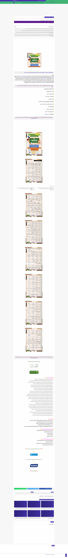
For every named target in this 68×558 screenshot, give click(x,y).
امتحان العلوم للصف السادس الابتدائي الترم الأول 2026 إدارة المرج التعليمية (48, 518)
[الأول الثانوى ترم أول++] (51, 556)
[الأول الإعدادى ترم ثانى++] (39, 556)
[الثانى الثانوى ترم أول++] (47, 556)
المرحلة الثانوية (41, 2)
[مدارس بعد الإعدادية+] (26, 557)
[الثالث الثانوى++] (44, 556)
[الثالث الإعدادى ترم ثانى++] (31, 556)
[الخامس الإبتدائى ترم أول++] (52, 557)
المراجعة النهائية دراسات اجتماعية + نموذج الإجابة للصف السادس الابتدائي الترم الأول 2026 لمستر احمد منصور (34, 518)
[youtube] (14, 0)
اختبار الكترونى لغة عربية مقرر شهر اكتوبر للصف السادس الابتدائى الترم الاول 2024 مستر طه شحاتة (42, 401)
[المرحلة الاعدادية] (42, 556)
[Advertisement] (34, 9)
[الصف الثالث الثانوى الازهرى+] (45, 557)
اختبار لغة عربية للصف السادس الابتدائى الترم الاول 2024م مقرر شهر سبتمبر (44, 410)
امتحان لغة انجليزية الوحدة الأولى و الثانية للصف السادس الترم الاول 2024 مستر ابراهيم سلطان (42, 409)
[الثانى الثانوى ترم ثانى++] (46, 556)
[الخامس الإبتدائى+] (54, 557)
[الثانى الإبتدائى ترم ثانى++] (22, 556)
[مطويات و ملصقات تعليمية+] (28, 557)
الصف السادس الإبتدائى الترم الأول (49, 20)
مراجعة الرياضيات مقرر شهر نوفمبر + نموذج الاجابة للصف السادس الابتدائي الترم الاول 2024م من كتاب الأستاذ (40, 398)
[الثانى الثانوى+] (49, 556)
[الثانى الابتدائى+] (25, 556)
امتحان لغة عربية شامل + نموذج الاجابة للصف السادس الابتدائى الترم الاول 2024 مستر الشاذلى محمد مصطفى (40, 382)
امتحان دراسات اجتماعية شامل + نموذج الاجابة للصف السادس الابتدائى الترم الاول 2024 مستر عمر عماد (41, 380)
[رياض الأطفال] (42, 557)
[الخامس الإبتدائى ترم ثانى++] (51, 557)
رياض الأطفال (25, 2)
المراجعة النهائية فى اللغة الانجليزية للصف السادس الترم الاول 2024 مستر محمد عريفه (43, 388)
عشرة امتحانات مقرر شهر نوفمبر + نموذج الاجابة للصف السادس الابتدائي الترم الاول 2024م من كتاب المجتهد (41, 397)
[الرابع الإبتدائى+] (17, 556)
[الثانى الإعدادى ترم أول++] (36, 556)
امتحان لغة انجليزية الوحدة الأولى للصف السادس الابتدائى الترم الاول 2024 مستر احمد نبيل (42, 415)
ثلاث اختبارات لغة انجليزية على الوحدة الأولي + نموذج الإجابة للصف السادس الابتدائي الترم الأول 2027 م (47, 508)
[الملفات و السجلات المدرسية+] (27, 557)
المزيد (22, 2)
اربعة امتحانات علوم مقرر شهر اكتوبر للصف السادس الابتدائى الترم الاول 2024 (44, 403)
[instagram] (12, 0)
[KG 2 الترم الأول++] (36, 557)
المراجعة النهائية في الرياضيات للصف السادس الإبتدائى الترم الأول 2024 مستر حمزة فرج (43, 383)
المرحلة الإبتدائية (33, 2)
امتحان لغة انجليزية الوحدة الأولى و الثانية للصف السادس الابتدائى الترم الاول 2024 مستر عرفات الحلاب (41, 412)
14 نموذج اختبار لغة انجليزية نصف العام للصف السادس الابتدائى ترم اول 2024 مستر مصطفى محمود (42, 385)
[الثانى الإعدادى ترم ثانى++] (35, 556)
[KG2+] (37, 557)
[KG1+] (41, 557)
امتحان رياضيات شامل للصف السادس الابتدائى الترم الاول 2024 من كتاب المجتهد (44, 379)
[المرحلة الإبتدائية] (30, 556)
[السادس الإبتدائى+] (50, 557)
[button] (45, 488)
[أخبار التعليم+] (32, 557)
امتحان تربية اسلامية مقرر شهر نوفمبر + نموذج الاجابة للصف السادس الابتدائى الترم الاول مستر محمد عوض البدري (40, 394)
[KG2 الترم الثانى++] (35, 557)
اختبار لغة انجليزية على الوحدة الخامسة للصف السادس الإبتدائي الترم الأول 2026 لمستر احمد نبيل (23, 188)
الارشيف (38, 0)
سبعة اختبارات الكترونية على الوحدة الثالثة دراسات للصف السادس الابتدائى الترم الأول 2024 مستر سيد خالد (41, 406)
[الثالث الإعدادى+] (34, 556)
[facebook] (16, 0)
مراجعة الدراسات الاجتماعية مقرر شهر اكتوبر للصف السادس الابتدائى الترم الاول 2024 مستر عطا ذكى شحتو (41, 404)
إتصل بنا (44, 0)
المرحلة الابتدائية (42, 20)
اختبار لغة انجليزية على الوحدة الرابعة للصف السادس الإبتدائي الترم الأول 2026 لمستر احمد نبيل (43, 188)
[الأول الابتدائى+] (28, 556)
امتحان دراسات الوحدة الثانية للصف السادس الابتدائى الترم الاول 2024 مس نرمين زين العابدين (42, 400)
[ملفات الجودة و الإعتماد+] (30, 557)
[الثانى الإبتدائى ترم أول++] (23, 556)
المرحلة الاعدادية (37, 2)
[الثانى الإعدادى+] (37, 556)
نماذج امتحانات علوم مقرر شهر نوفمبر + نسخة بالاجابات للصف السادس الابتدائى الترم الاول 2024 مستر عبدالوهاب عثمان (39, 395)
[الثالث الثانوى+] (45, 556)
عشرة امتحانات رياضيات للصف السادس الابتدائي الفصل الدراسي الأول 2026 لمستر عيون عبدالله (21, 518)
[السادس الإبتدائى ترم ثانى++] (47, 557)
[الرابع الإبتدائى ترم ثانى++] (15, 556)
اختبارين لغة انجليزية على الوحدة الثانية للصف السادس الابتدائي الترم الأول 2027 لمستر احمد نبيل (34, 508)
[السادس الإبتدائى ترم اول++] (49, 557)
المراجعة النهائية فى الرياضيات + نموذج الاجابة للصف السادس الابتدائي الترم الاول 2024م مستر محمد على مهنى (39, 28)
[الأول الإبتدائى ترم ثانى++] (26, 556)
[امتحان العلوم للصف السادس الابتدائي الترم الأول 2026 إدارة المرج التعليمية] (47, 513)
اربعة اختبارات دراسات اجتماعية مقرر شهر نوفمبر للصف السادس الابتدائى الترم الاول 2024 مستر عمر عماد (41, 392)
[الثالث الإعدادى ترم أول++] (32, 556)
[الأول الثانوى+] (52, 556)
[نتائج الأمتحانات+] (25, 557)
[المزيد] (33, 557)
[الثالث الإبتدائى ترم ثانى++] (18, 556)
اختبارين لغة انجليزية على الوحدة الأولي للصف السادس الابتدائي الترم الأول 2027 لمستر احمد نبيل (20, 508)
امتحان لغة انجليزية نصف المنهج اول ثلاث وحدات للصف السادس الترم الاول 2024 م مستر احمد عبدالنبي (41, 391)
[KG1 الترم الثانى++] (38, 557)
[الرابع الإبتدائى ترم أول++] (16, 556)
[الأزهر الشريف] (46, 557)
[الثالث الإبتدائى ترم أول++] (20, 556)
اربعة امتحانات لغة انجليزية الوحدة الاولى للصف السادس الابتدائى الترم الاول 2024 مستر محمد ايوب (42, 386)
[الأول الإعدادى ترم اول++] (40, 556)
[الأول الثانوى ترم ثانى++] (50, 556)
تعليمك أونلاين (52, 1)
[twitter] (15, 0)
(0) (14, 23)
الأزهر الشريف (29, 2)
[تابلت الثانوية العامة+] (31, 557)
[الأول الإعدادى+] (41, 556)
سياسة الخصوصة (41, 0)
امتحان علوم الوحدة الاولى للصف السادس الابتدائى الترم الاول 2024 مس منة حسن (43, 389)
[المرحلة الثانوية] (54, 556)
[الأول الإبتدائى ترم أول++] (27, 556)
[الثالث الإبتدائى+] (21, 556)
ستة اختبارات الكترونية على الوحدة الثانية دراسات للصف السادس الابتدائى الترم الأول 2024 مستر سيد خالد (41, 407)
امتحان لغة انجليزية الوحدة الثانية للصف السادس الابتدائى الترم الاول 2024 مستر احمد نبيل (43, 413)
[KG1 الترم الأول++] (40, 557)
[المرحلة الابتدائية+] (44, 557)
